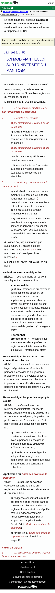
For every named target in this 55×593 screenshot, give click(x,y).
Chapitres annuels (9, 15)
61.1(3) (8, 405)
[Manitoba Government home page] (27, 587)
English (51, 3)
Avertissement (27, 567)
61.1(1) (8, 276)
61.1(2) (8, 364)
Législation (6, 8)
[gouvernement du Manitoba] (9, 3)
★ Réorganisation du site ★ (15, 11)
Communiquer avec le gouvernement (27, 581)
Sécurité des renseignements (27, 577)
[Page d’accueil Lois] (2, 11)
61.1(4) (8, 481)
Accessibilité (27, 562)
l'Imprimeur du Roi (16, 31)
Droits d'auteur (27, 572)
